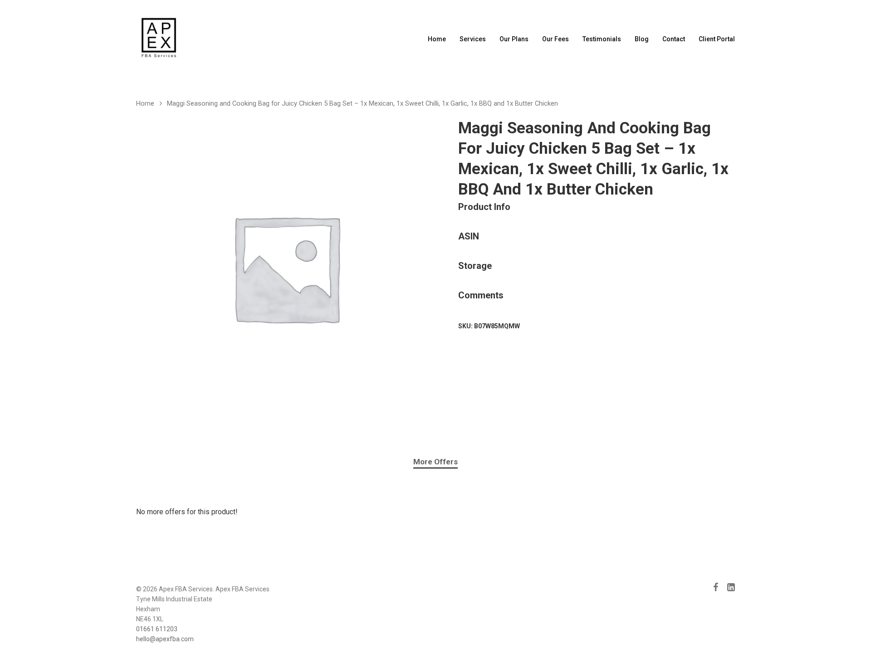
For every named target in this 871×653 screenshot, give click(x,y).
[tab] (435, 461)
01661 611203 (156, 629)
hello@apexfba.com (165, 639)
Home (437, 39)
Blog (642, 39)
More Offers (435, 461)
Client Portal (717, 39)
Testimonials (601, 39)
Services (473, 39)
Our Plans (513, 39)
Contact (673, 39)
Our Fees (555, 39)
